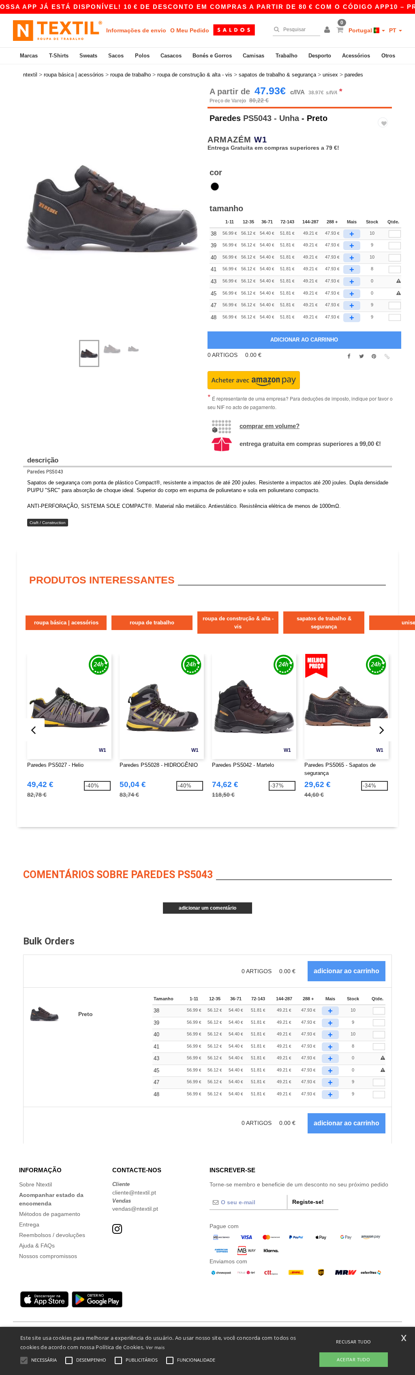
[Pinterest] (373, 356)
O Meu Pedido (189, 30)
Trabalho (286, 56)
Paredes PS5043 (45, 472)
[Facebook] (348, 356)
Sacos (116, 56)
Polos (142, 56)
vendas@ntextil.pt (135, 1208)
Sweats (88, 56)
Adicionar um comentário (207, 908)
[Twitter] (361, 356)
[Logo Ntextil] (57, 30)
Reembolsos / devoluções (52, 1235)
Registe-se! (308, 1202)
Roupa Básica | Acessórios (66, 623)
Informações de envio (136, 30)
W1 (260, 139)
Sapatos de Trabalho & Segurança (324, 622)
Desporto (319, 56)
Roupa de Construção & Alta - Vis (238, 622)
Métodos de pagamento (49, 1214)
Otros (388, 56)
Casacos (171, 56)
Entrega (29, 1224)
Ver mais (155, 1347)
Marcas (29, 56)
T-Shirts (58, 56)
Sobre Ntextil (35, 1184)
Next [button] (118, 217)
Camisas (253, 56)
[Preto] (215, 186)
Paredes (225, 118)
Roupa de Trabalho (152, 623)
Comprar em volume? (269, 425)
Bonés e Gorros (212, 56)
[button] (328, 30)
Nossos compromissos (48, 1256)
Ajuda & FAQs (37, 1245)
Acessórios (356, 56)
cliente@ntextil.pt (134, 1192)
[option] (112, 209)
